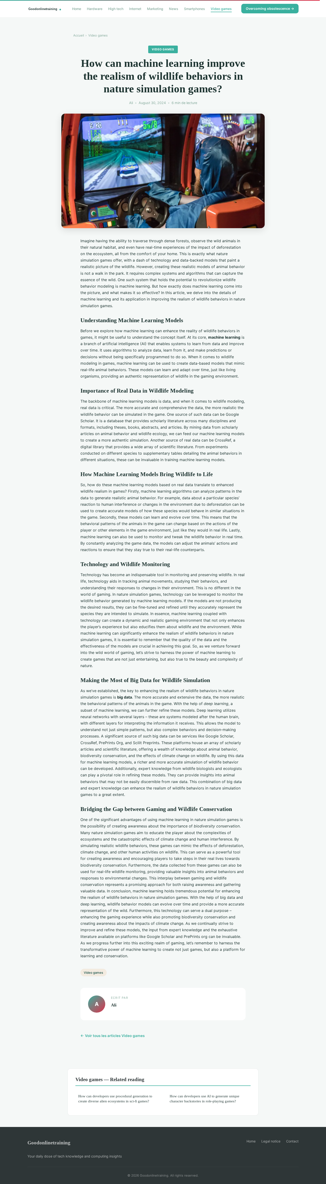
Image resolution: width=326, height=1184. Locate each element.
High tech (115, 8)
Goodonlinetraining (48, 1142)
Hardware (94, 8)
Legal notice (270, 1141)
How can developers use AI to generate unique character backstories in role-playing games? (204, 1098)
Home (76, 8)
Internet (135, 8)
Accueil (78, 35)
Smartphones (194, 8)
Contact (292, 1141)
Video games (221, 8)
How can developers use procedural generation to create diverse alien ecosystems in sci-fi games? (115, 1098)
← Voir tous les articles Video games (112, 1035)
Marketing (155, 8)
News (173, 8)
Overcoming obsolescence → (270, 8)
